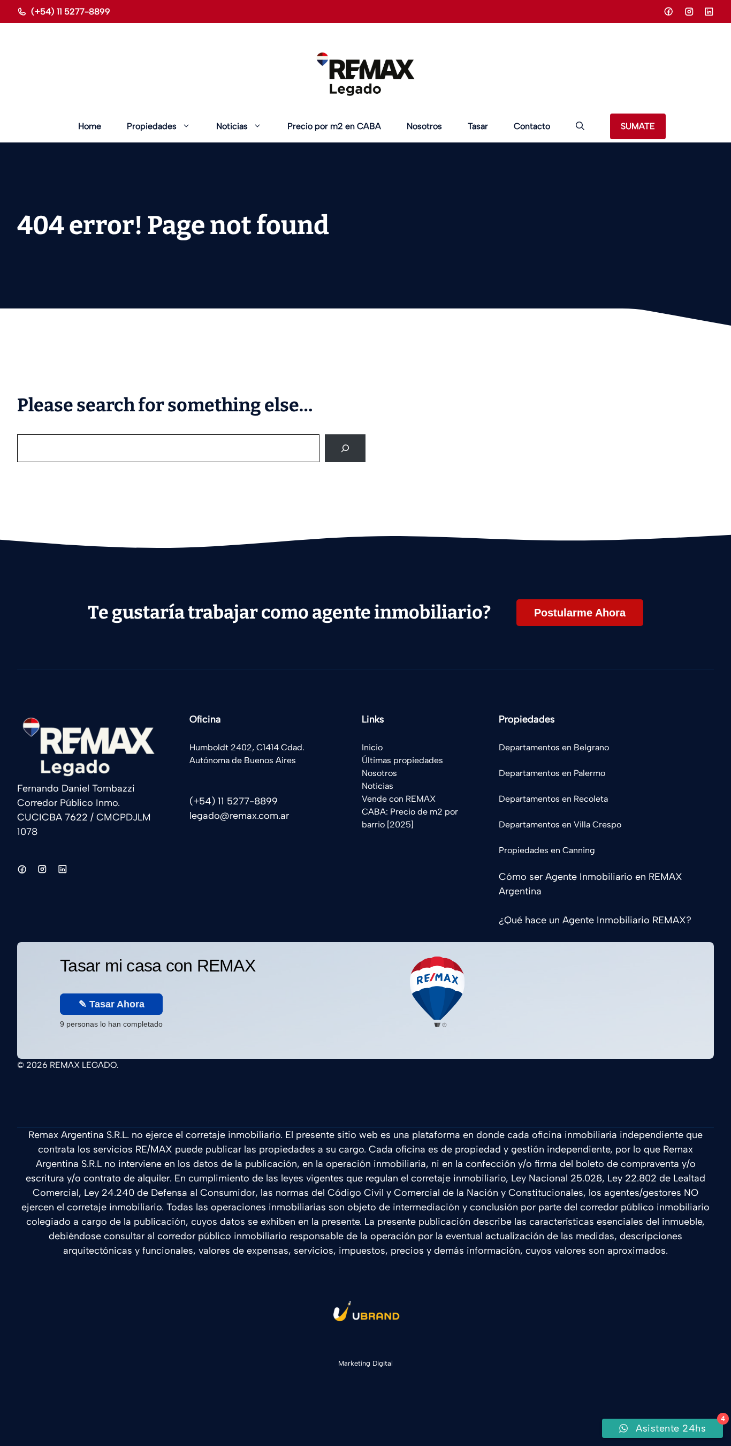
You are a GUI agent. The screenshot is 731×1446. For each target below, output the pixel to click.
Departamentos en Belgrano (554, 747)
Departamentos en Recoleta (553, 799)
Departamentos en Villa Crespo (560, 824)
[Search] (345, 448)
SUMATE (638, 126)
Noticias (232, 126)
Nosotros (424, 126)
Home (89, 126)
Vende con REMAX (399, 799)
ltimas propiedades (405, 760)
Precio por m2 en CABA (334, 126)
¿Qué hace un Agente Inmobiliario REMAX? (595, 920)
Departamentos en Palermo (552, 773)
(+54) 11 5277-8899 (70, 11)
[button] (580, 126)
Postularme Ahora (580, 613)
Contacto (532, 126)
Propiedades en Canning (547, 850)
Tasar (478, 126)
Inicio (372, 747)
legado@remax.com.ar (239, 816)
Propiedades (152, 126)
